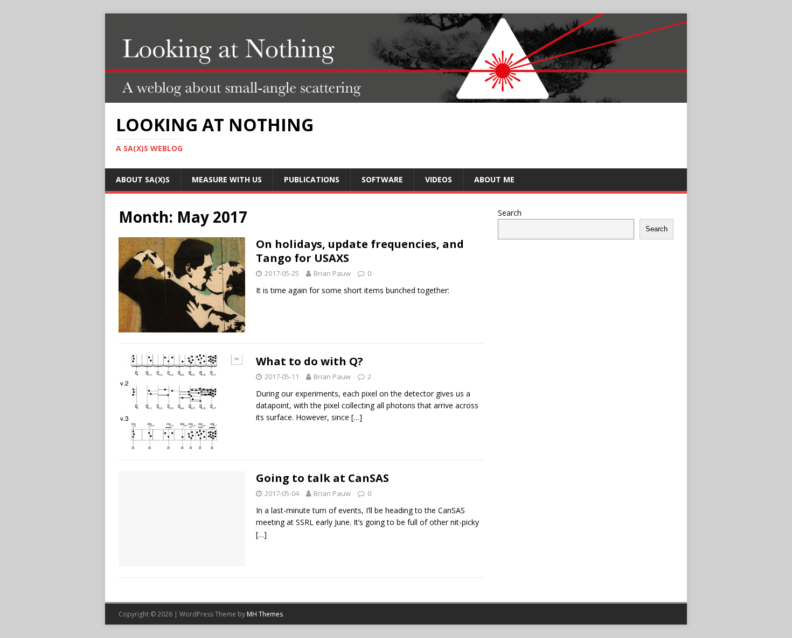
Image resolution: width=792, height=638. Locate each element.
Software (382, 179)
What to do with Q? (309, 361)
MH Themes (265, 614)
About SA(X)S (143, 179)
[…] (356, 417)
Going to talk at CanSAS (322, 478)
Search (510, 213)
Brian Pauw (332, 273)
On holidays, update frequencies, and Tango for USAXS (360, 251)
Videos (438, 179)
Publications (311, 179)
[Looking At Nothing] (396, 96)
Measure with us (227, 179)
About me (494, 179)
